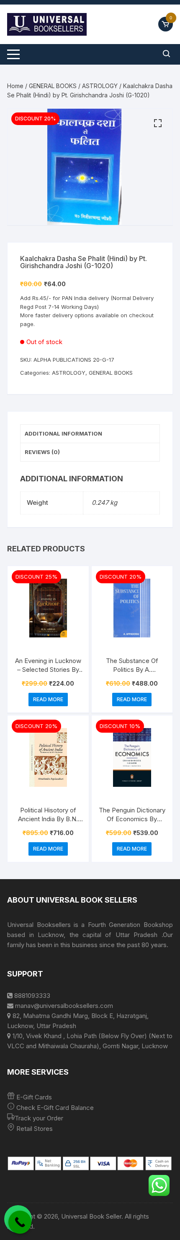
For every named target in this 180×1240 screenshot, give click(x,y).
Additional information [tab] (63, 433)
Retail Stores (34, 1129)
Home (15, 85)
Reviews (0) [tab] (42, 452)
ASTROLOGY (100, 85)
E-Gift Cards (34, 1097)
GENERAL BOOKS (53, 85)
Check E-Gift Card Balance (54, 1108)
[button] (158, 123)
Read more (48, 699)
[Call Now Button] (19, 1222)
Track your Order (39, 1118)
